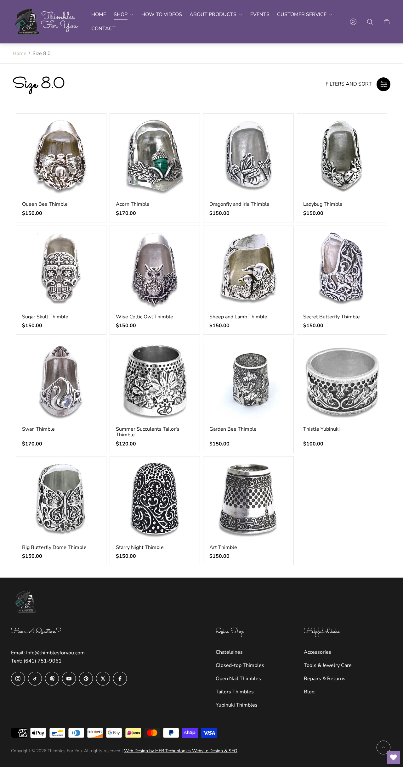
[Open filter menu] (383, 84)
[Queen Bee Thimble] (61, 158)
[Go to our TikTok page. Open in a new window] (35, 679)
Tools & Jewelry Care (328, 665)
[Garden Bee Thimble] (248, 382)
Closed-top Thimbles (240, 665)
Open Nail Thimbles (238, 678)
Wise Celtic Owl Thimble (144, 317)
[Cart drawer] (387, 22)
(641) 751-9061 (43, 661)
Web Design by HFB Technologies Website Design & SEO (180, 751)
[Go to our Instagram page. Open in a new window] (18, 679)
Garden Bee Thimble (233, 429)
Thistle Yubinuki (321, 429)
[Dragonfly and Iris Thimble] (248, 158)
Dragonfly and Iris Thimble (239, 204)
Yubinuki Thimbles (237, 705)
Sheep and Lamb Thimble (238, 317)
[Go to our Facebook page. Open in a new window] (120, 679)
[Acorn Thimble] (155, 158)
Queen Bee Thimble (45, 204)
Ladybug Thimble (323, 204)
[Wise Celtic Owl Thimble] (155, 270)
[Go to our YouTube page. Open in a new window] (69, 679)
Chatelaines (229, 652)
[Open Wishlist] (393, 757)
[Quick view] (90, 130)
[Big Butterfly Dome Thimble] (61, 500)
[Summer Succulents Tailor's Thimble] (155, 382)
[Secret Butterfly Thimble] (342, 270)
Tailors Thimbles (235, 691)
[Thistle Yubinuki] (342, 382)
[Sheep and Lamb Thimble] (248, 270)
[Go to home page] (47, 21)
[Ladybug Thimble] (342, 158)
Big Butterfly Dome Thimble (54, 547)
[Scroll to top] (383, 747)
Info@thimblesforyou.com (55, 652)
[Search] (370, 22)
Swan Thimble (38, 429)
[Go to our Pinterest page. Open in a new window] (86, 679)
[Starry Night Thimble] (155, 500)
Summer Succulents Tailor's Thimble (147, 432)
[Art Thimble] (248, 500)
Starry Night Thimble (140, 547)
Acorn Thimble (133, 204)
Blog (309, 691)
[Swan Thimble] (61, 382)
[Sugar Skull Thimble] (61, 270)
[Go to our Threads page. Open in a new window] (52, 679)
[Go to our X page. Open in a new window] (103, 679)
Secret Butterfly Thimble (331, 317)
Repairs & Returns (324, 678)
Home (19, 53)
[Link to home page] (27, 602)
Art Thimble (223, 547)
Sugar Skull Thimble (45, 317)
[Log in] (353, 22)
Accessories (317, 652)
